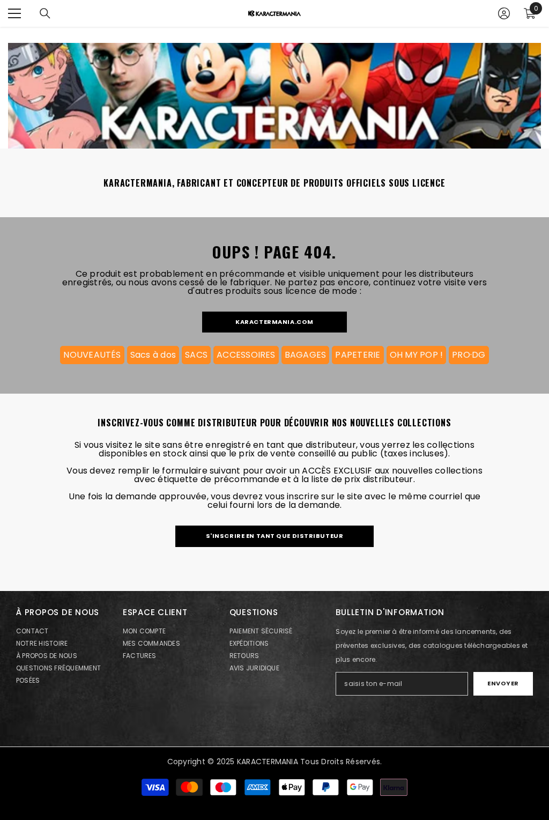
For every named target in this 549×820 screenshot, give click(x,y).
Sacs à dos (153, 355)
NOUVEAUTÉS (92, 355)
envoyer (503, 683)
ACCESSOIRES (246, 355)
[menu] (14, 13)
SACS (196, 355)
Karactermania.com (274, 321)
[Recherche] (45, 13)
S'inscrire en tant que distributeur (275, 535)
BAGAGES (306, 355)
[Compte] (504, 13)
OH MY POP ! (416, 355)
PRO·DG (468, 355)
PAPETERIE (357, 355)
